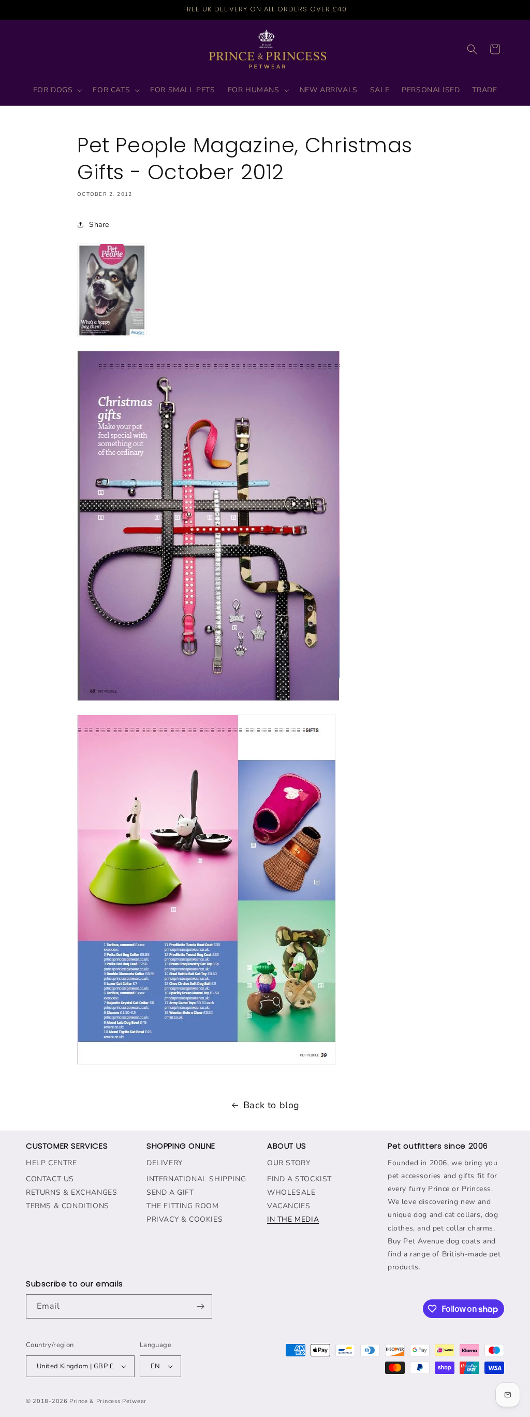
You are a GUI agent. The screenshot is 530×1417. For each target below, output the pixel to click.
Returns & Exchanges (71, 1192)
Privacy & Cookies (184, 1219)
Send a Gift (170, 1192)
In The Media (293, 1219)
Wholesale (291, 1192)
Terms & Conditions (67, 1206)
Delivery (164, 1163)
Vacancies (288, 1206)
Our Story (288, 1163)
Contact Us (50, 1179)
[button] (57, 90)
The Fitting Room (182, 1206)
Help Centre (51, 1163)
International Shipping (196, 1179)
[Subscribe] (200, 1306)
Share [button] (99, 225)
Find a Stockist (299, 1179)
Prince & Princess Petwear (107, 1401)
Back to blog (271, 1105)
